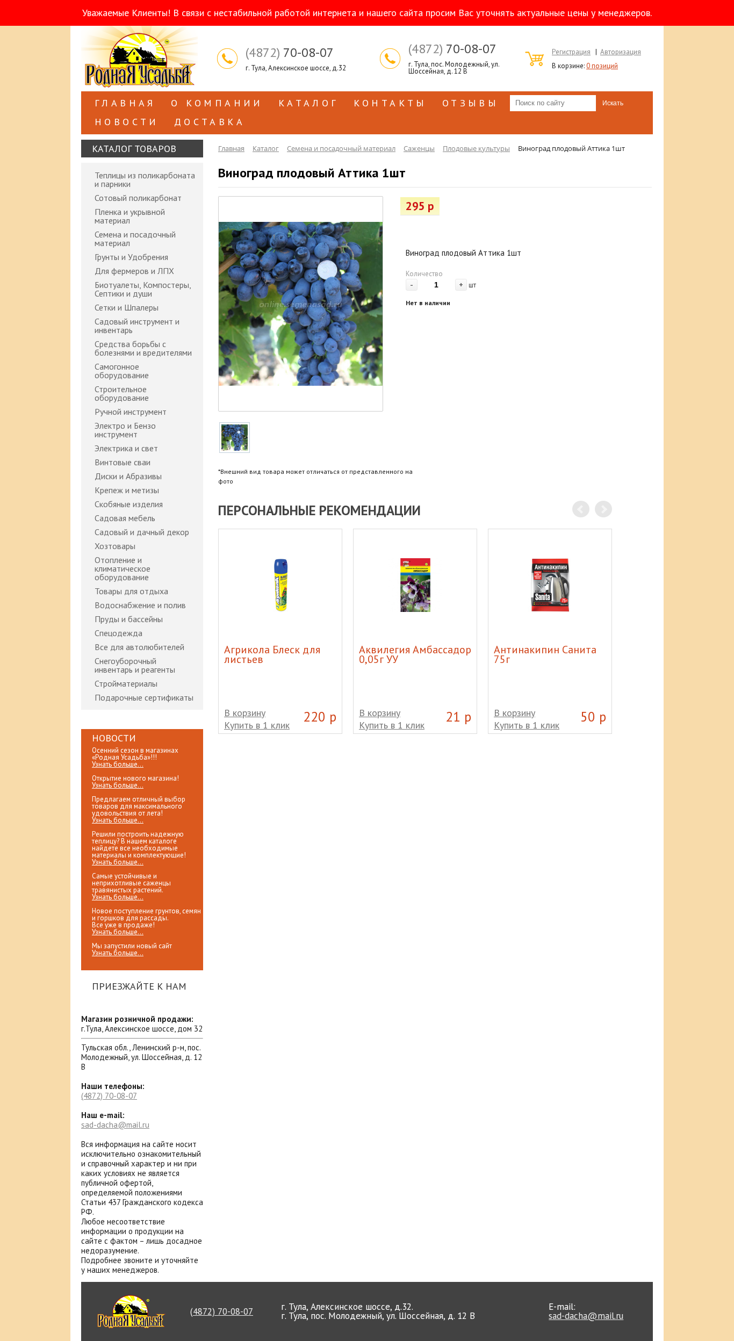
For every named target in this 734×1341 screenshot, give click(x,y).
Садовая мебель (125, 518)
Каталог (308, 103)
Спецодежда (118, 633)
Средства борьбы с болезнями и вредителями (143, 348)
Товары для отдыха (131, 591)
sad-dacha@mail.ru (115, 1125)
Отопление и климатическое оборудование (122, 568)
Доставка (209, 122)
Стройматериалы (126, 683)
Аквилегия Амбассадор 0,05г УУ (415, 654)
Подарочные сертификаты (144, 697)
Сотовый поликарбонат (138, 197)
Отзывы (470, 103)
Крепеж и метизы (127, 490)
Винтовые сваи (122, 462)
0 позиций (602, 65)
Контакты (390, 103)
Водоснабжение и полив (140, 605)
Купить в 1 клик (257, 725)
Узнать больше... (117, 764)
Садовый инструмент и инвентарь (137, 325)
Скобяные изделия (129, 504)
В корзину (244, 712)
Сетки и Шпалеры (127, 307)
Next (603, 509)
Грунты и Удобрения (131, 256)
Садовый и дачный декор (142, 532)
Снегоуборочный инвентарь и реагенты (135, 665)
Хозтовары (115, 545)
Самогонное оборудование (122, 370)
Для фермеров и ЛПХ (134, 270)
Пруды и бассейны (129, 619)
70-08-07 (290, 52)
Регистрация (571, 51)
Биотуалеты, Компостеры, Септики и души (143, 289)
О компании (217, 103)
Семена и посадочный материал (135, 238)
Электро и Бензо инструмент (125, 429)
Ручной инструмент (131, 411)
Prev (580, 509)
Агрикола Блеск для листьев (272, 654)
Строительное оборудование (122, 393)
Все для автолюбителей (139, 646)
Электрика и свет (126, 448)
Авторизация (620, 51)
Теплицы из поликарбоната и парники (145, 179)
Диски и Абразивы (128, 476)
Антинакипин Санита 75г (545, 654)
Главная (125, 103)
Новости (127, 122)
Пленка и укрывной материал (130, 216)
